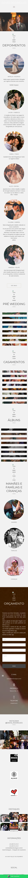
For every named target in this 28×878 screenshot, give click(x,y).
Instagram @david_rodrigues (14, 722)
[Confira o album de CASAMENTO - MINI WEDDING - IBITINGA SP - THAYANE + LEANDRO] (14, 461)
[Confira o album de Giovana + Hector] (14, 447)
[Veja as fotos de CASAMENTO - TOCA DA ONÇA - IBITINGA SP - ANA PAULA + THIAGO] (14, 394)
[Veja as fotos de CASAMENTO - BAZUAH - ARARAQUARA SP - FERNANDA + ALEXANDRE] (14, 389)
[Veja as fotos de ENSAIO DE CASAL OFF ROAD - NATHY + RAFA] (14, 327)
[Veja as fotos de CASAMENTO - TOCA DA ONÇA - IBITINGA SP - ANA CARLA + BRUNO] (14, 376)
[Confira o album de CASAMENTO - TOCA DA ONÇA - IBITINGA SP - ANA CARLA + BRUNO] (14, 452)
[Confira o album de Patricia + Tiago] (14, 430)
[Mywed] (14, 775)
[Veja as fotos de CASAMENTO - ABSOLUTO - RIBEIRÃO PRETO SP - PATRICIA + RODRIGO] (14, 385)
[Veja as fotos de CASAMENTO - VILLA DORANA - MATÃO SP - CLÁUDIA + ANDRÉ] (14, 398)
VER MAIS (14, 285)
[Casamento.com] (14, 792)
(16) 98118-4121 (14, 703)
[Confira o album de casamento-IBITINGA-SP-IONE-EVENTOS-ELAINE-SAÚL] (14, 456)
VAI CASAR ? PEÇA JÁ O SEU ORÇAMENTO (14, 856)
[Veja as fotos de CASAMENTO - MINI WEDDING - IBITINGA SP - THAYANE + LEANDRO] (14, 403)
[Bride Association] (14, 758)
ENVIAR (14, 666)
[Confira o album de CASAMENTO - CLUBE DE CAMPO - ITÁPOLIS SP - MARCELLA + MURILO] (14, 443)
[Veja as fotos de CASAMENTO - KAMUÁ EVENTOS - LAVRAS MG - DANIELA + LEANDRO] (14, 371)
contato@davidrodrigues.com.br (14, 678)
